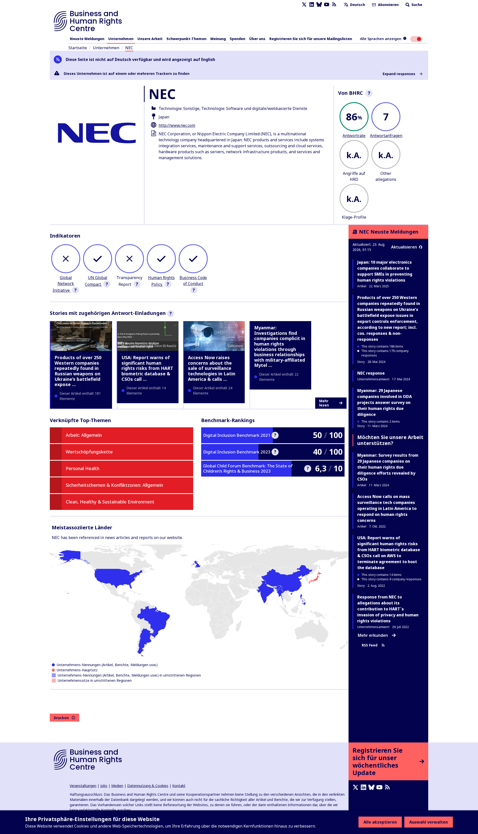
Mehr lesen (324, 403)
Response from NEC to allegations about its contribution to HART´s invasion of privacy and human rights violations (387, 609)
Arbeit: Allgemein (84, 435)
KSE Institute (99, 346)
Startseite (77, 47)
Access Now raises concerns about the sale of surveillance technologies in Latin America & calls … (211, 368)
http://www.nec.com (177, 125)
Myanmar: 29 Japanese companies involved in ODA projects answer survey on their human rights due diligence (384, 402)
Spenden (237, 38)
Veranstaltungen (83, 785)
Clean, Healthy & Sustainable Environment (110, 502)
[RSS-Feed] (334, 4)
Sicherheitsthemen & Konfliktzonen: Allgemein (114, 485)
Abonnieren (388, 4)
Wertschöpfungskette (89, 452)
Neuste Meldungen (87, 38)
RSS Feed (369, 645)
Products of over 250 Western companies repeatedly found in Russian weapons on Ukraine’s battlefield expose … (78, 370)
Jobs (103, 785)
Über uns (257, 38)
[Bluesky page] (319, 4)
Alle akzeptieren (380, 822)
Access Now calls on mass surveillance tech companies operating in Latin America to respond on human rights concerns (387, 508)
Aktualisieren (404, 247)
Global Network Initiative (63, 284)
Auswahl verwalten (428, 822)
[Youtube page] (327, 4)
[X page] (304, 4)
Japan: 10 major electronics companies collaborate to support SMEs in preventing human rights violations (384, 271)
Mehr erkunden (373, 635)
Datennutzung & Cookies (147, 785)
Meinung (218, 38)
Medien (117, 785)
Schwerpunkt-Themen (186, 38)
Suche (416, 4)
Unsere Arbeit (150, 38)
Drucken (61, 717)
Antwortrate (354, 135)
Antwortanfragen (386, 135)
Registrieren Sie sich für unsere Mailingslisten (310, 38)
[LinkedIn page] (312, 4)
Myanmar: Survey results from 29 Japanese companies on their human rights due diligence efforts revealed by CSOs (387, 467)
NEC (129, 47)
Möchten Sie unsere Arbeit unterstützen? (390, 440)
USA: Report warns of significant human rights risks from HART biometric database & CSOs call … (147, 368)
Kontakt (178, 785)
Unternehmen (120, 38)
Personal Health (82, 468)
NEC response (371, 373)
